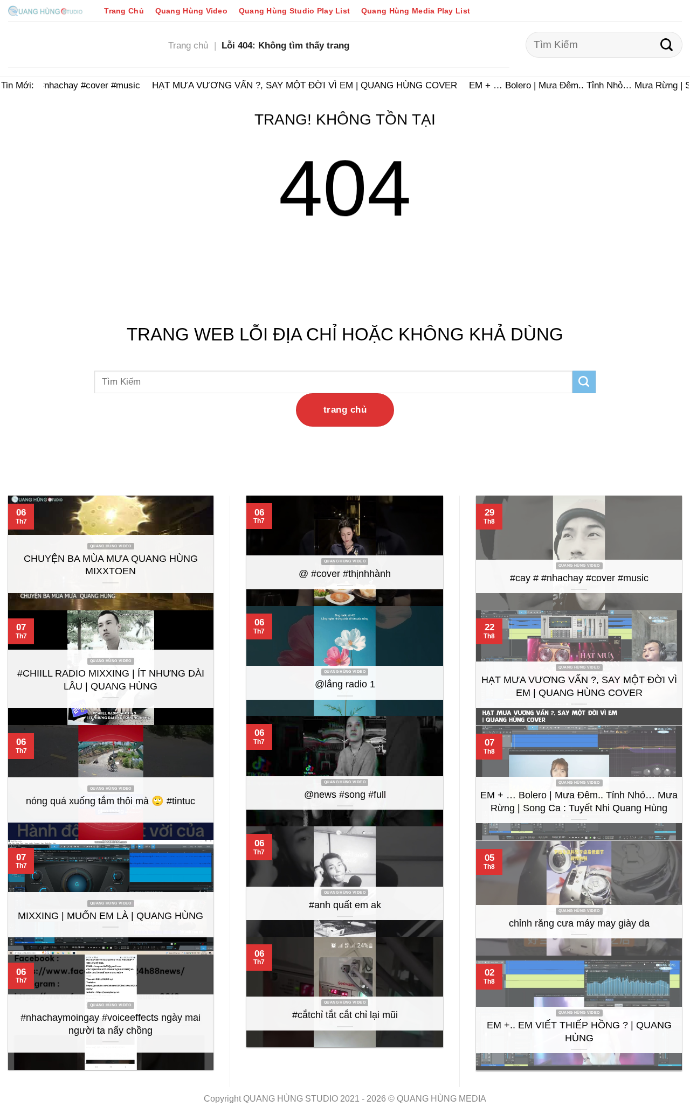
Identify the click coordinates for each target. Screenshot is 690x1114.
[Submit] (666, 45)
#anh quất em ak (345, 905)
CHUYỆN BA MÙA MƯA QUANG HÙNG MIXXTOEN (111, 565)
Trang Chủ (124, 10)
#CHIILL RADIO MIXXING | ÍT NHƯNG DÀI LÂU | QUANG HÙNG (110, 680)
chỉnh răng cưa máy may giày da (579, 923)
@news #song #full (345, 794)
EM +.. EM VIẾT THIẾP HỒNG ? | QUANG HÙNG (579, 1031)
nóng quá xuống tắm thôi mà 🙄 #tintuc (110, 801)
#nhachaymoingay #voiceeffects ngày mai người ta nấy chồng (110, 1024)
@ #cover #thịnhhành (345, 573)
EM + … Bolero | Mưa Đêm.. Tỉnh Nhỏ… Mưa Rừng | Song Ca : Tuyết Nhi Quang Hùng (579, 801)
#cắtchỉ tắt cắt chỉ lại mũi (345, 1014)
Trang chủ (188, 45)
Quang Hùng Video (191, 10)
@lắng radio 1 (345, 684)
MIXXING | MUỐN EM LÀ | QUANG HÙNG (110, 915)
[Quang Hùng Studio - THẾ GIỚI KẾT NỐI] (45, 10)
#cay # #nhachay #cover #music (67, 85)
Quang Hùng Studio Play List (294, 10)
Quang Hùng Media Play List (415, 10)
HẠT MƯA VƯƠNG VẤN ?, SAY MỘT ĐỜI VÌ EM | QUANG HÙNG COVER (297, 85)
